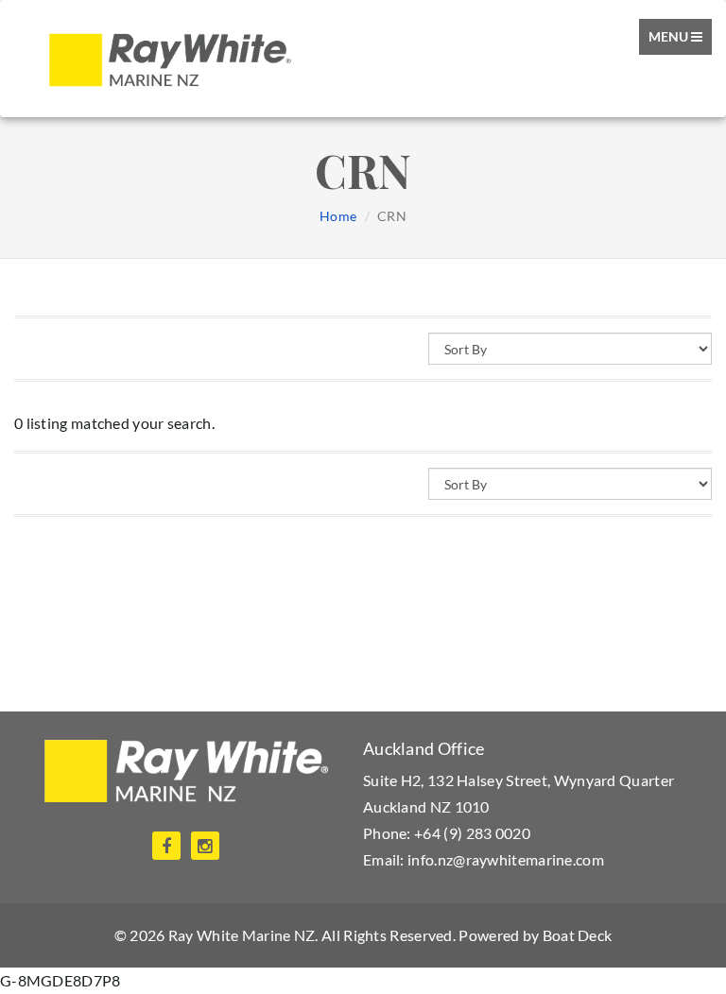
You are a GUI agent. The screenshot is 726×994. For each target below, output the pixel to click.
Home (338, 216)
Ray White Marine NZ (242, 935)
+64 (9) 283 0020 (472, 833)
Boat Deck (578, 935)
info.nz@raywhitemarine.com (505, 859)
